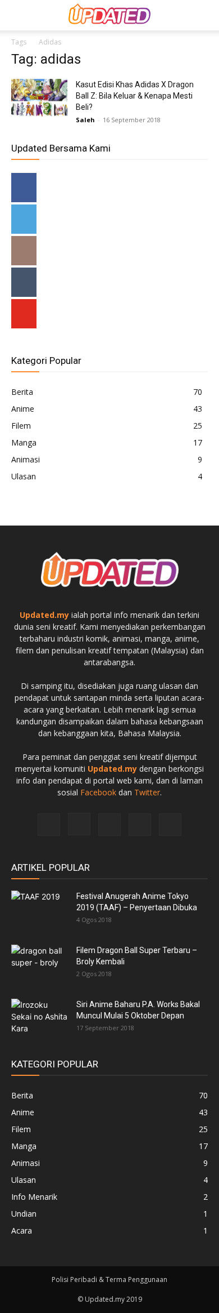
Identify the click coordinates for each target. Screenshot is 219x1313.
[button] (203, 15)
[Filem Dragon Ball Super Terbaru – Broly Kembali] (39, 964)
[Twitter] (140, 824)
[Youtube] (170, 824)
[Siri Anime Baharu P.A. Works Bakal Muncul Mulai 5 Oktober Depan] (39, 1018)
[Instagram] (79, 824)
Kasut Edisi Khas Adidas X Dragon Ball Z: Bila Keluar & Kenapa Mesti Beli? (135, 96)
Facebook (98, 792)
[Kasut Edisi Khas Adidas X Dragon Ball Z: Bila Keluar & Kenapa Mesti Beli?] (39, 98)
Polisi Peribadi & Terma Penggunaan (109, 1279)
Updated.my (44, 614)
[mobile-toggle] (19, 15)
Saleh (85, 119)
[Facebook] (49, 824)
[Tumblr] (109, 824)
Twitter (147, 792)
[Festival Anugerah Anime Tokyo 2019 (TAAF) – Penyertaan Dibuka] (39, 910)
